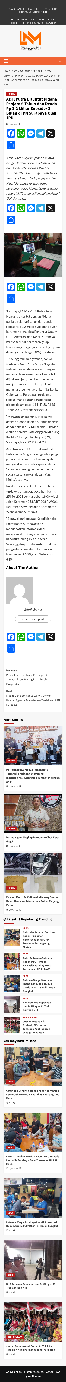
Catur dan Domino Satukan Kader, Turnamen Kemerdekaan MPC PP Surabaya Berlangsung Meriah (39, 939)
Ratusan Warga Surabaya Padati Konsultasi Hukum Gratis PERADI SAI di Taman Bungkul (39, 985)
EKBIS (26, 998)
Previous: (27, 677)
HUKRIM (11, 94)
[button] (6, 61)
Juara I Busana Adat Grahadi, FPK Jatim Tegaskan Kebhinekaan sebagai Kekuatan (36, 1027)
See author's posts (33, 619)
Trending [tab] (45, 919)
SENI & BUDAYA (30, 1017)
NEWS (26, 928)
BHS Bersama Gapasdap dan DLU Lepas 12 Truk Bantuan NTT (37, 1006)
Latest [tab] (11, 919)
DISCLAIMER (34, 8)
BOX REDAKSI (16, 8)
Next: (33, 698)
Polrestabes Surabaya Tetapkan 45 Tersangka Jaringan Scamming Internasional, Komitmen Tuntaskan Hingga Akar (33, 776)
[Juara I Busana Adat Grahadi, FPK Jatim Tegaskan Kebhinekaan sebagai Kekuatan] (12, 1024)
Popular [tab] (26, 919)
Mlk (10, 1102)
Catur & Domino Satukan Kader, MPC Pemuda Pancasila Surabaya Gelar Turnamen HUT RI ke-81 (38, 963)
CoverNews (53, 1371)
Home (51, 19)
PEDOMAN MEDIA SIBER (33, 12)
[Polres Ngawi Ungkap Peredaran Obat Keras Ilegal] (33, 813)
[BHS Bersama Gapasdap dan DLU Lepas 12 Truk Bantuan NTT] (12, 1003)
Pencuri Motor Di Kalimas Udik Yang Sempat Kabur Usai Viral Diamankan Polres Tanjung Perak (32, 901)
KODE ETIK (51, 8)
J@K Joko (13, 124)
